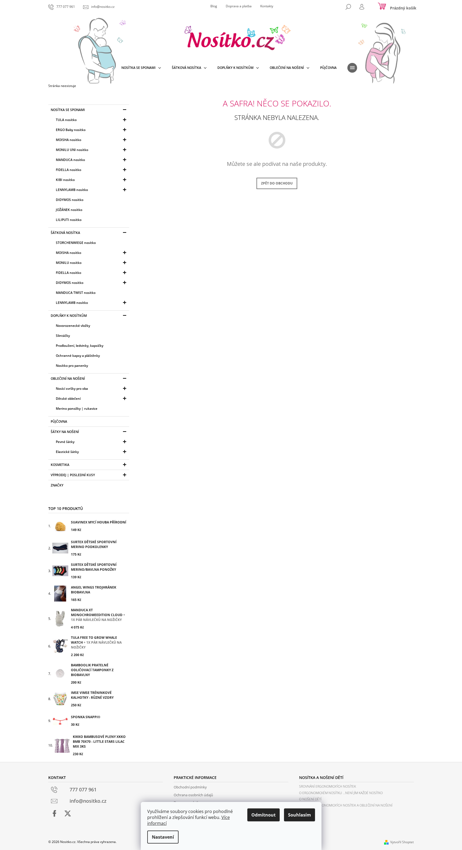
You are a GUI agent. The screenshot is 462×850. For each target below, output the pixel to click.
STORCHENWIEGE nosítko (76, 242)
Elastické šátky (67, 451)
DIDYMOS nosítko (69, 199)
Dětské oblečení (68, 398)
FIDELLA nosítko (68, 169)
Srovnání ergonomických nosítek (327, 786)
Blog (213, 6)
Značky (57, 485)
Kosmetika (60, 464)
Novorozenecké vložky (73, 325)
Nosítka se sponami (68, 109)
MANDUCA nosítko (70, 159)
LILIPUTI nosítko (68, 219)
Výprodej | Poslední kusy (73, 475)
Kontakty (266, 6)
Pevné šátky (65, 441)
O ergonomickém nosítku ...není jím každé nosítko (341, 793)
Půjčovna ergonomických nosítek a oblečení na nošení (345, 805)
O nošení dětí (310, 799)
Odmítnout (263, 815)
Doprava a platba (239, 6)
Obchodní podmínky (190, 787)
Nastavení (163, 837)
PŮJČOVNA (59, 421)
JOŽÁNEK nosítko (69, 209)
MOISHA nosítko (68, 139)
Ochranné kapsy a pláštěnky (78, 355)
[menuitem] (141, 68)
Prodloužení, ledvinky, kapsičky (79, 345)
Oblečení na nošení (68, 378)
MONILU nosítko (68, 262)
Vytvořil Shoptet (402, 842)
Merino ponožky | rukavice (76, 408)
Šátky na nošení (65, 431)
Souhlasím (299, 815)
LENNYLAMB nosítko (72, 189)
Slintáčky (63, 335)
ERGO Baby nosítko (70, 129)
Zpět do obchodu (277, 183)
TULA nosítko (66, 119)
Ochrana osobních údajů (193, 794)
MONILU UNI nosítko (72, 149)
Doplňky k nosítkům (69, 315)
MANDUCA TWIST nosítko (75, 292)
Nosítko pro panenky (72, 365)
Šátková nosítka (65, 232)
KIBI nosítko (65, 179)
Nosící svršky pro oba (72, 388)
